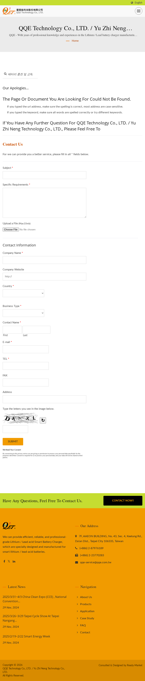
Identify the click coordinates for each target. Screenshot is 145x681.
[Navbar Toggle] (138, 11)
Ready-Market (134, 665)
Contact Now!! (123, 500)
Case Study (87, 618)
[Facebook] (4, 562)
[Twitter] (9, 562)
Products (85, 604)
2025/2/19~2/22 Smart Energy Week (26, 636)
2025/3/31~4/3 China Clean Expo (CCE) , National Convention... (34, 599)
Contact (85, 632)
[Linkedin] (14, 562)
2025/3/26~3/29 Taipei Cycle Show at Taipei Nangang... (31, 618)
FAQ (83, 625)
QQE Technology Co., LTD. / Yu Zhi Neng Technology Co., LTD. (34, 670)
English (138, 2)
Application (87, 611)
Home (75, 41)
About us (86, 597)
